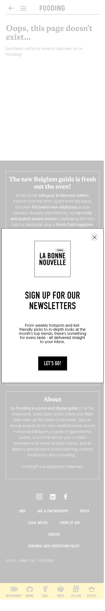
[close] (94, 237)
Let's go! (52, 363)
